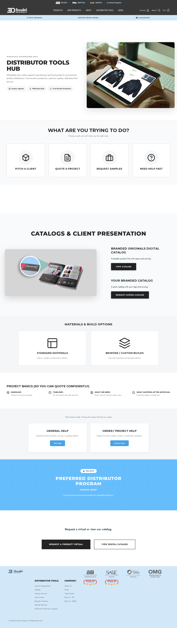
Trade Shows (69, 593)
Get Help (57, 443)
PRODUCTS (58, 10)
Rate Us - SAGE (70, 601)
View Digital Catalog (115, 544)
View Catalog (123, 266)
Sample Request (41, 605)
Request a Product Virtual (66, 544)
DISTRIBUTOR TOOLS (104, 10)
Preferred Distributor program (46, 608)
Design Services (41, 593)
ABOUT (89, 10)
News (67, 589)
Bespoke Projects (41, 601)
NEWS (120, 10)
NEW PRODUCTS (74, 10)
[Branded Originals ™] (17, 10)
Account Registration (43, 586)
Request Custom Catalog (130, 295)
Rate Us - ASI (69, 597)
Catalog (37, 589)
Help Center (39, 597)
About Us (68, 586)
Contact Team (119, 443)
